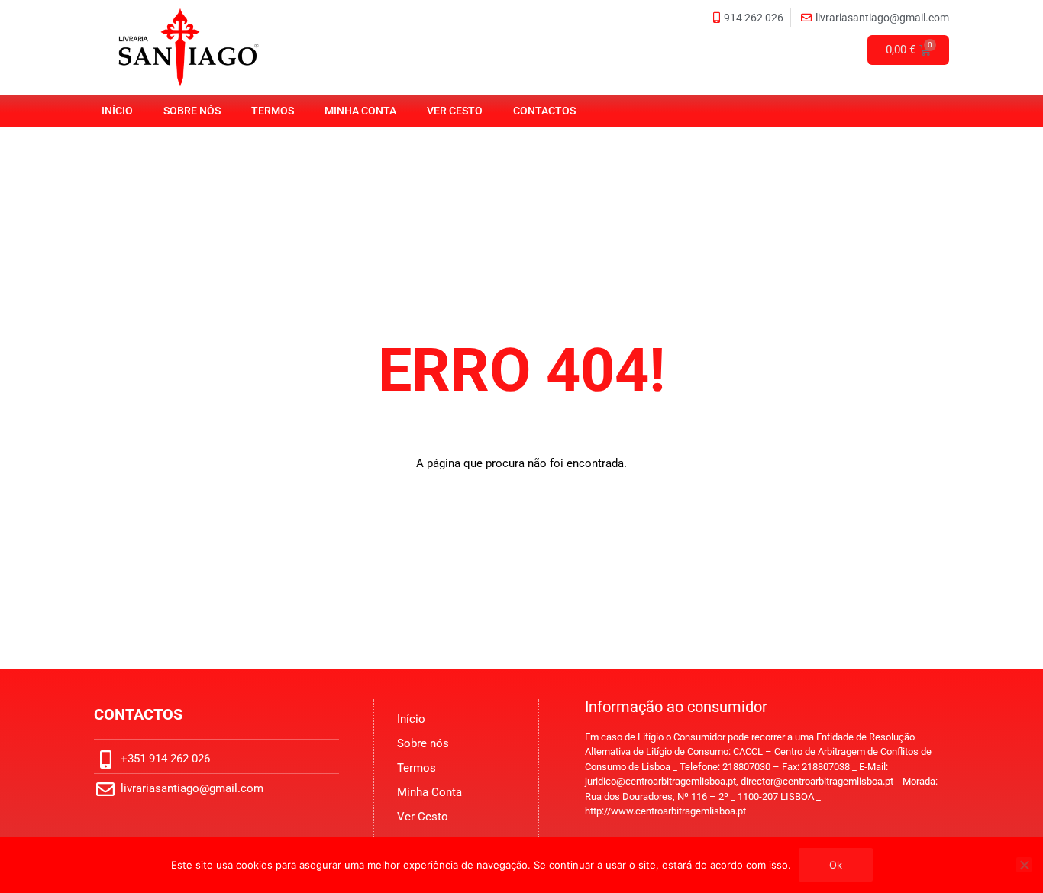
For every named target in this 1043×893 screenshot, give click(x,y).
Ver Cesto (455, 111)
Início (117, 111)
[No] (1024, 864)
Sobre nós (192, 111)
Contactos (544, 111)
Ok (835, 865)
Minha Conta (360, 111)
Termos (272, 111)
